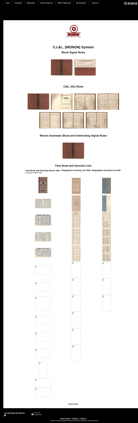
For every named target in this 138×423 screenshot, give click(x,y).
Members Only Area (47, 3)
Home (8, 3)
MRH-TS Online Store (64, 3)
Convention (18, 3)
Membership (31, 3)
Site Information (81, 3)
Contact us (95, 3)
